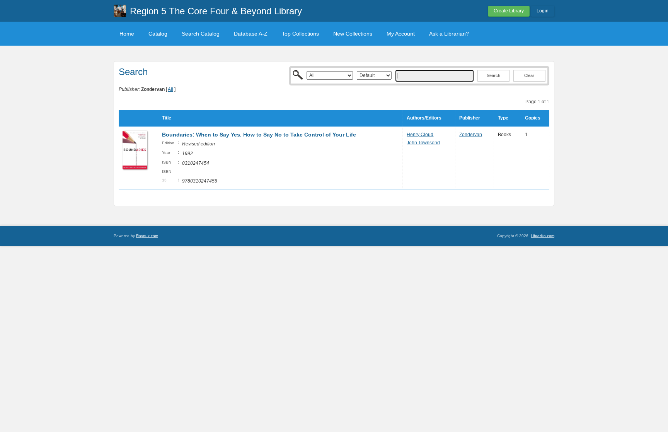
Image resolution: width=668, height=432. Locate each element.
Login (543, 11)
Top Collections (300, 34)
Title (166, 118)
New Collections (352, 34)
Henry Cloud (420, 134)
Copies (532, 118)
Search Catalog (201, 34)
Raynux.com (147, 236)
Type (503, 118)
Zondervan (470, 134)
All (170, 89)
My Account (401, 34)
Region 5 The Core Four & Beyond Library (216, 11)
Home (126, 34)
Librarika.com (542, 236)
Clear (529, 75)
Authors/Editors (424, 118)
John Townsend (423, 142)
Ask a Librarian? (449, 34)
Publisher (469, 118)
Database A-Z (251, 34)
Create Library (509, 11)
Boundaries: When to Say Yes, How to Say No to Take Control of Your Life (259, 134)
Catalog (157, 34)
